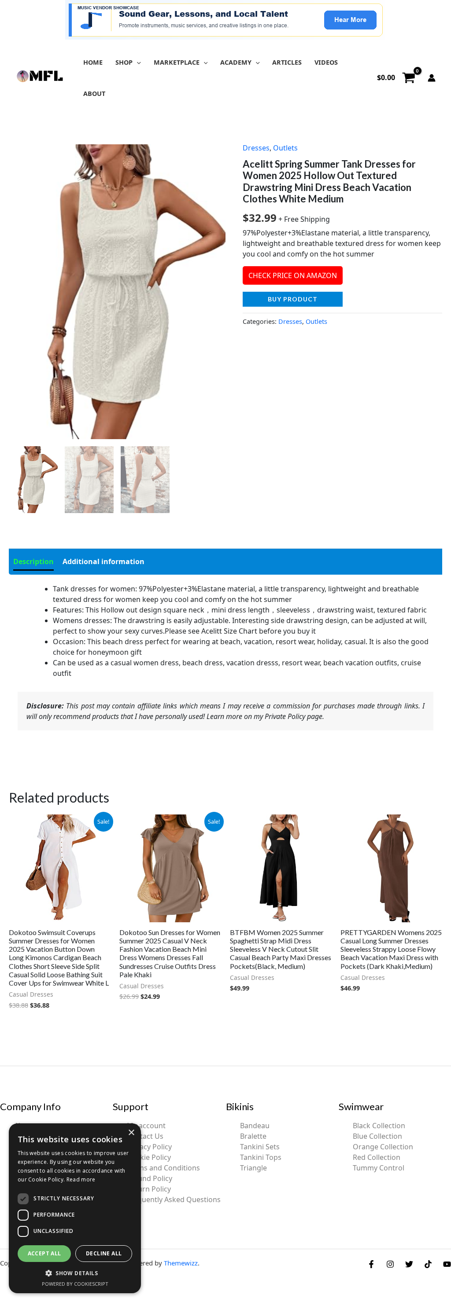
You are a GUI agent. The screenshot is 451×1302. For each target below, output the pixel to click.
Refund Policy (149, 1178)
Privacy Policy (149, 1147)
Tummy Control (378, 1168)
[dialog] (75, 1208)
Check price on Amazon (292, 275)
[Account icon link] (432, 78)
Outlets (285, 148)
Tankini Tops (260, 1157)
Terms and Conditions (163, 1168)
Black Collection (379, 1125)
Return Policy (149, 1189)
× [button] (131, 1133)
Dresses (256, 148)
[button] (137, 62)
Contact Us (145, 1136)
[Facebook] (371, 1264)
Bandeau (255, 1125)
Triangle (253, 1168)
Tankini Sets (260, 1147)
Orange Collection (383, 1147)
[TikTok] (428, 1264)
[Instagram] (390, 1264)
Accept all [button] (44, 1253)
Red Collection (376, 1157)
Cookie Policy (149, 1157)
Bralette (253, 1136)
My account (146, 1125)
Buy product (293, 299)
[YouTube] (447, 1264)
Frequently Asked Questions (174, 1199)
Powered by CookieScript (75, 1283)
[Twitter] (409, 1264)
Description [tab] (33, 561)
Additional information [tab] (103, 561)
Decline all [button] (104, 1253)
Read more (81, 1179)
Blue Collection (377, 1136)
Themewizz (181, 1262)
